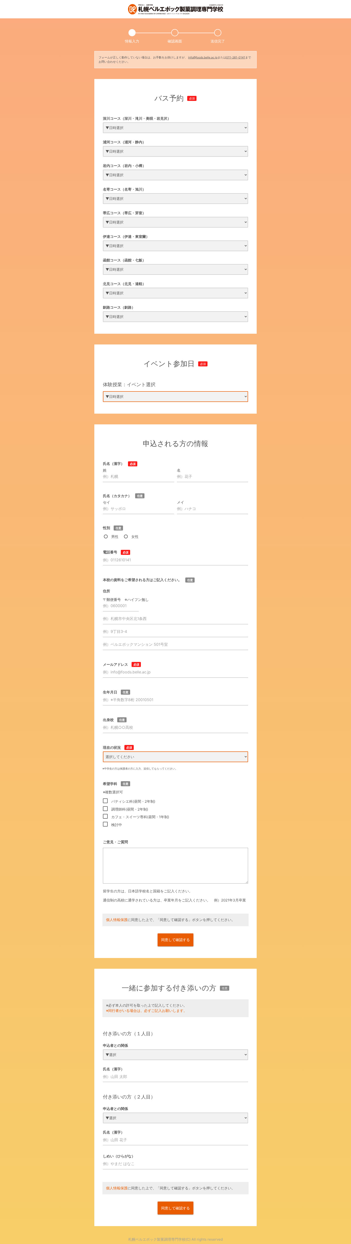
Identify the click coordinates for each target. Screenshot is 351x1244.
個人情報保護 (117, 919)
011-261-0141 (235, 57)
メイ (180, 502)
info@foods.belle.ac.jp (203, 57)
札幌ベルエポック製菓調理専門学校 (157, 1239)
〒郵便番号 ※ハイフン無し (126, 599)
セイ (106, 502)
